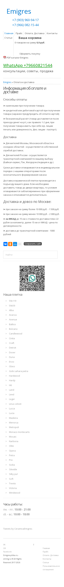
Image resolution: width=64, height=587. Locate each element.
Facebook (7, 551)
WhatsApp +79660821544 (27, 65)
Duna (12, 357)
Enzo (11, 361)
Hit (10, 385)
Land (11, 389)
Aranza (13, 314)
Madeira (13, 417)
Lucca (12, 408)
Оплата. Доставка (34, 33)
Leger (12, 399)
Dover (12, 352)
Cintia (12, 338)
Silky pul (13, 474)
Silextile (13, 469)
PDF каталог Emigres (17, 57)
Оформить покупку (29, 53)
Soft (11, 478)
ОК (4, 548)
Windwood (14, 492)
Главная (8, 33)
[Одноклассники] (10, 244)
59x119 (12, 300)
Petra (12, 455)
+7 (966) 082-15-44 (25, 25)
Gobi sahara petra (18, 371)
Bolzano (13, 328)
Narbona (13, 441)
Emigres (7, 82)
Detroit (12, 347)
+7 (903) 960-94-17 (25, 20)
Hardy (12, 380)
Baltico (12, 324)
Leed (11, 394)
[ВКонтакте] (5, 244)
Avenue (13, 319)
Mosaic (12, 436)
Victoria (13, 488)
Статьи (8, 37)
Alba (11, 310)
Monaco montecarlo (19, 432)
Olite (11, 445)
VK (4, 544)
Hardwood (14, 375)
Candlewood (15, 333)
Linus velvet (15, 403)
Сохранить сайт (33, 243)
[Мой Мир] (15, 244)
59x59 (12, 305)
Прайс (19, 33)
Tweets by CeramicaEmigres (17, 528)
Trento (12, 483)
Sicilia (12, 464)
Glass (12, 366)
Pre (11, 459)
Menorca (13, 422)
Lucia (11, 413)
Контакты (52, 33)
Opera (12, 450)
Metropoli (14, 427)
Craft (11, 343)
